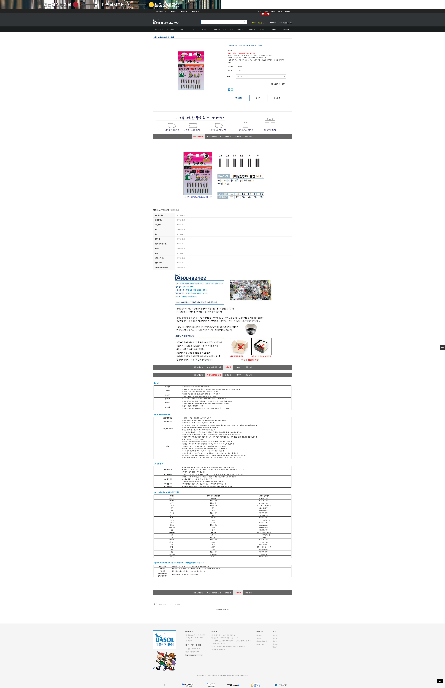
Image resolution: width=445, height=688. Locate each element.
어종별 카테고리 (161, 11)
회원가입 (266, 11)
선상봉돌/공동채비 (161, 37)
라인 (181, 29)
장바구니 (273, 11)
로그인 (259, 11)
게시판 (174, 11)
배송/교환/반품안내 (214, 136)
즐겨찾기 (287, 11)
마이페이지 (196, 11)
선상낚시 (240, 29)
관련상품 (228, 136)
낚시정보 (275, 644)
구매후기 (238, 136)
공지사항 (275, 635)
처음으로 (259, 635)
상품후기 (275, 641)
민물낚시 (205, 29)
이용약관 (259, 638)
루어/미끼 (170, 29)
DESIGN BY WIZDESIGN (241, 675)
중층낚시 (217, 29)
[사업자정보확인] (240, 646)
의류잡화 (286, 29)
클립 (172, 37)
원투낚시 (263, 29)
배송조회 (275, 647)
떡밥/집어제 (159, 29)
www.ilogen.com (203, 408)
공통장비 (275, 29)
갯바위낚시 (251, 29)
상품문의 (248, 136)
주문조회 (280, 11)
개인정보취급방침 (261, 641)
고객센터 (184, 11)
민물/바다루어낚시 (228, 30)
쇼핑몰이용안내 (260, 644)
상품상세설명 (198, 136)
